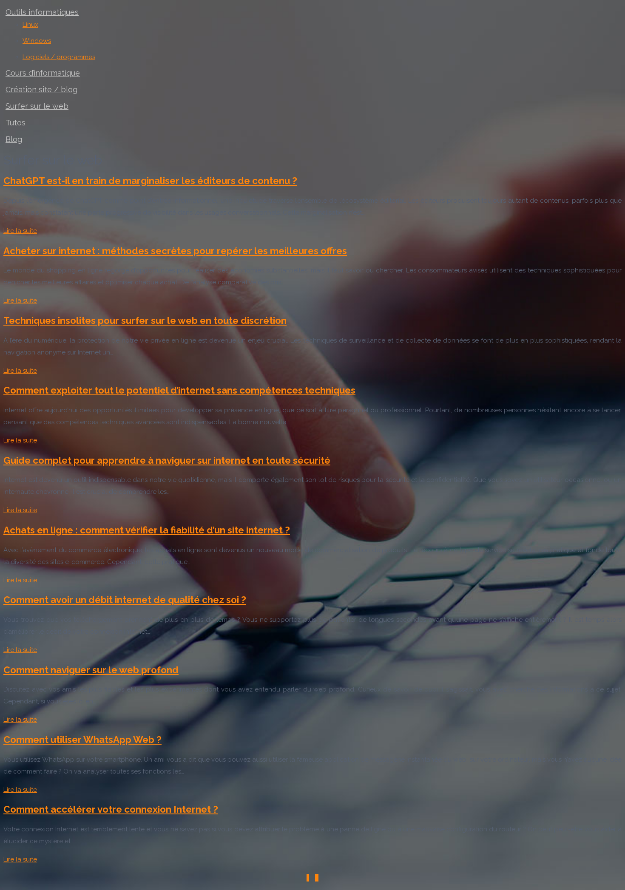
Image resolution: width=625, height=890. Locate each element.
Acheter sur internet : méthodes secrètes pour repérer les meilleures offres (175, 250)
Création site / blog (41, 89)
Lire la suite (20, 231)
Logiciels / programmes (59, 57)
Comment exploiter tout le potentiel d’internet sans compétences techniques (179, 390)
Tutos (16, 122)
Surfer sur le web (37, 106)
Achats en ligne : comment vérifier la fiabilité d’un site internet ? (146, 530)
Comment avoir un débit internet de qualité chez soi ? (124, 599)
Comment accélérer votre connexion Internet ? (110, 809)
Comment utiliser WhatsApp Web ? (82, 739)
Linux (30, 24)
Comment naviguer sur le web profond (91, 669)
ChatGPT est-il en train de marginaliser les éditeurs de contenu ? (150, 180)
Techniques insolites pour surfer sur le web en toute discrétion (145, 320)
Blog (14, 139)
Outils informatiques (42, 12)
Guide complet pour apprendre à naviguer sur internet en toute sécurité (166, 460)
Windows (37, 41)
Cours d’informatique (43, 72)
